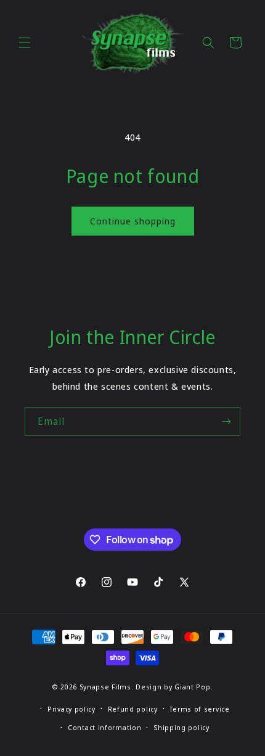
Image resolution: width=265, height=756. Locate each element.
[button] (24, 42)
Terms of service (199, 708)
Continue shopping (133, 221)
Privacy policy (71, 708)
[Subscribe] (226, 421)
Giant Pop (192, 686)
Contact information (104, 727)
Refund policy (133, 708)
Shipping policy (181, 727)
